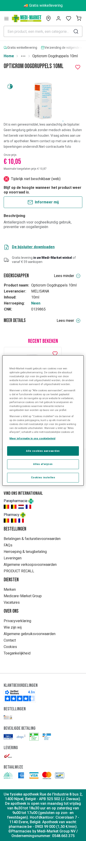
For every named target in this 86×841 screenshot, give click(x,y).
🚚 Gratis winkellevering (43, 5)
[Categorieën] (6, 18)
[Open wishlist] (68, 18)
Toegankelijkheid (17, 653)
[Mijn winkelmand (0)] (78, 18)
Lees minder (64, 276)
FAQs (8, 545)
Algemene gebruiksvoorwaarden (29, 634)
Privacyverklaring (17, 621)
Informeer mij (47, 202)
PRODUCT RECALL (19, 571)
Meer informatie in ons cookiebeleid (32, 438)
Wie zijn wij (13, 627)
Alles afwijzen (43, 464)
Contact (10, 640)
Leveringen (13, 558)
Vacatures (12, 602)
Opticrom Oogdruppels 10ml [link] (55, 56)
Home (9, 56)
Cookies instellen (43, 477)
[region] (43, 420)
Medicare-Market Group (23, 596)
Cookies (10, 647)
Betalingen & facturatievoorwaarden (32, 539)
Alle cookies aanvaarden (43, 450)
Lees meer (65, 320)
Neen (35, 303)
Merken (10, 589)
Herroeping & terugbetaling (25, 551)
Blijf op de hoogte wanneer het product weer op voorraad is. (42, 189)
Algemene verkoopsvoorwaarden (30, 564)
